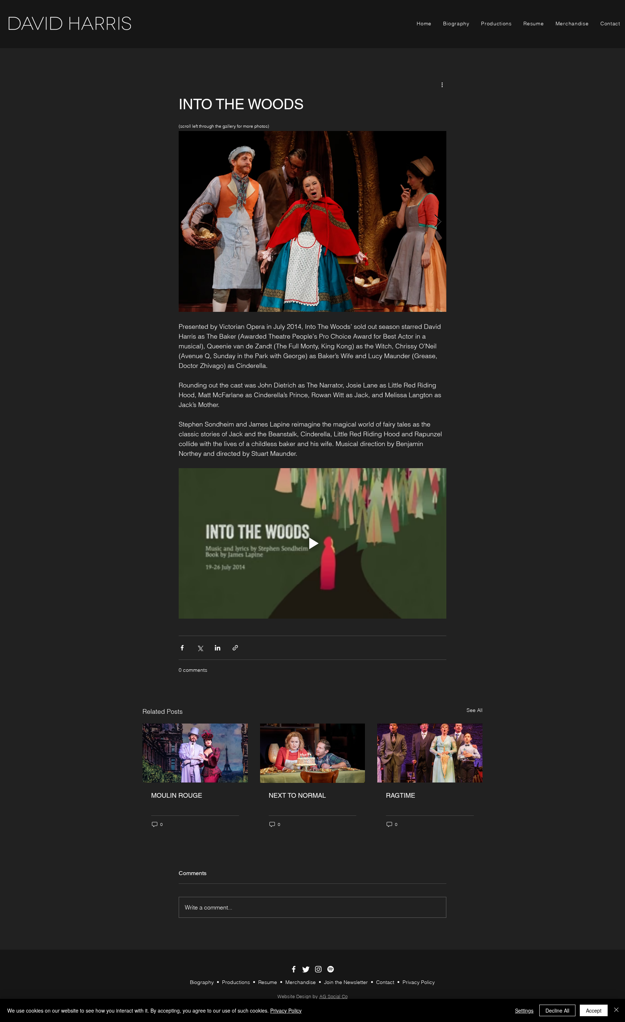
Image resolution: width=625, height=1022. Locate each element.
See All (474, 710)
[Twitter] (306, 969)
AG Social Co (333, 996)
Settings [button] (524, 1010)
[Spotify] (330, 969)
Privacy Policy (419, 982)
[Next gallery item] (438, 222)
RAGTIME (400, 795)
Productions (236, 982)
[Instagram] (318, 969)
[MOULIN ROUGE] (195, 753)
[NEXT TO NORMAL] (312, 753)
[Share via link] (235, 647)
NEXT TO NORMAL (297, 795)
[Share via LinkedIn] (217, 647)
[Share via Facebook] (182, 647)
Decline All (557, 1010)
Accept (593, 1010)
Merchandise (300, 982)
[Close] (616, 1010)
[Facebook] (293, 969)
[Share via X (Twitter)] (199, 647)
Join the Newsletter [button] (346, 982)
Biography (202, 982)
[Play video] (312, 543)
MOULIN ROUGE (176, 795)
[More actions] (442, 84)
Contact (386, 982)
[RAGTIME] (429, 753)
